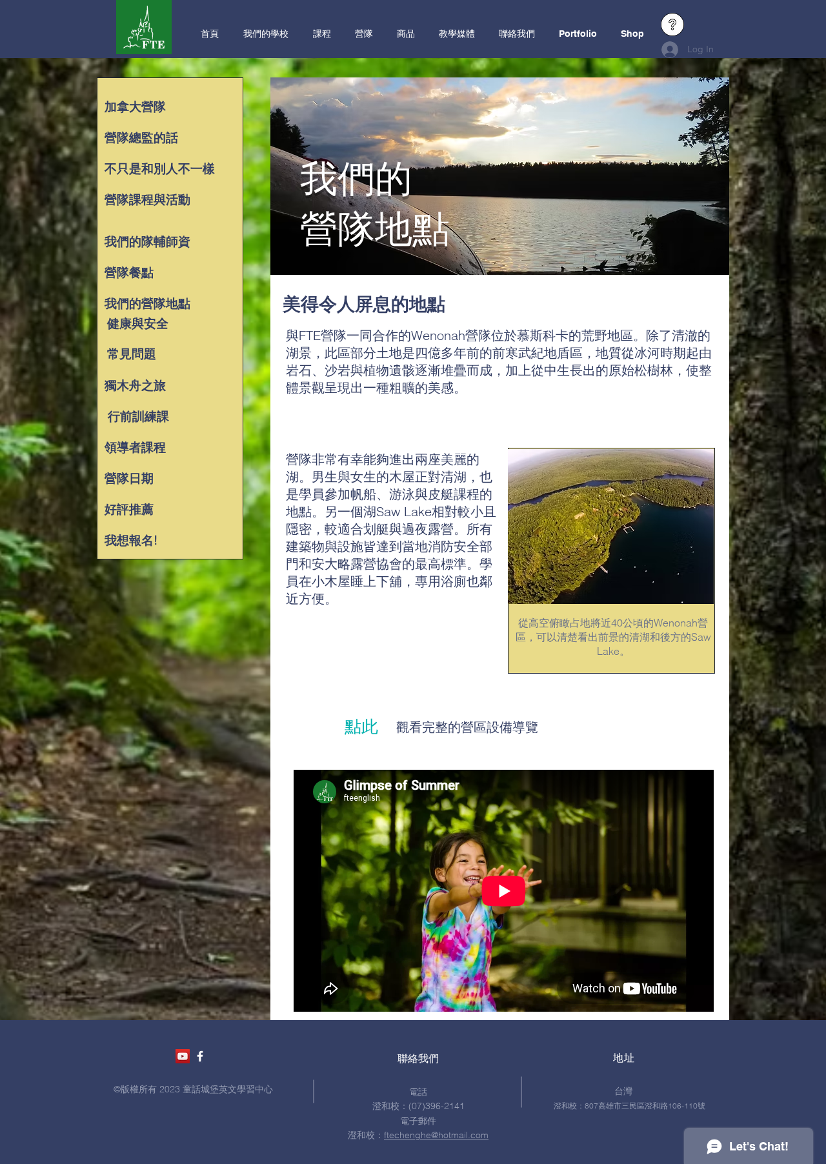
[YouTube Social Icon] (183, 1056)
